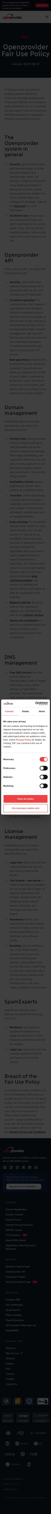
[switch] (44, 768)
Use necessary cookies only (25, 808)
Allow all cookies (25, 798)
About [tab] (42, 711)
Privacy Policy (23, 739)
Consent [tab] (9, 711)
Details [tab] (25, 711)
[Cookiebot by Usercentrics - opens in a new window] (36, 703)
